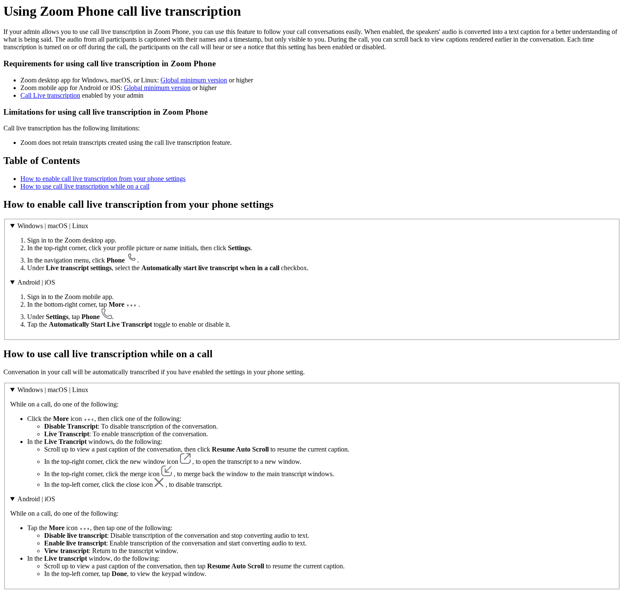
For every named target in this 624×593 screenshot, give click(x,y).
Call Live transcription (50, 95)
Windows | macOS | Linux (52, 225)
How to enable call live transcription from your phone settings (103, 178)
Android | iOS (36, 282)
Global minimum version (193, 80)
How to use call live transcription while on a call (84, 186)
